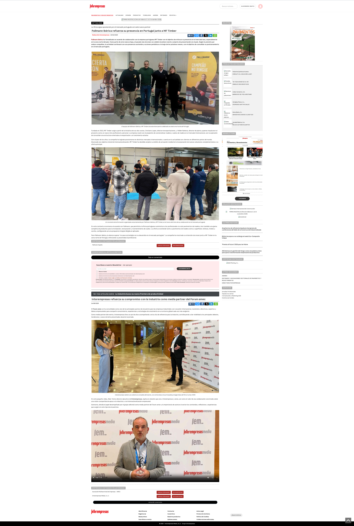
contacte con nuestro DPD (121, 282)
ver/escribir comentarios (155, 502)
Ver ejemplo (127, 265)
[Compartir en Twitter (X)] (206, 35)
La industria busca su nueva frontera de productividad (139, 294)
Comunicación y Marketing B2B (231, 296)
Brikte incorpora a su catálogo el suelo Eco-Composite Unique (241, 237)
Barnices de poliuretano (242, 94)
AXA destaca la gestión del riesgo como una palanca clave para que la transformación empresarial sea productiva (242, 252)
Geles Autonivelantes (241, 125)
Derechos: (175, 280)
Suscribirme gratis (184, 268)
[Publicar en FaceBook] (201, 35)
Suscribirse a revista (145, 519)
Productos (137, 15)
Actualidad (119, 15)
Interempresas (136, 399)
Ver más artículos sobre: (103, 294)
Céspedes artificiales (241, 104)
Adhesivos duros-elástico (243, 114)
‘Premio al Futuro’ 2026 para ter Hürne (235, 244)
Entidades (163, 15)
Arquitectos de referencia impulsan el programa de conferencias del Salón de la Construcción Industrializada (241, 229)
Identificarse (143, 511)
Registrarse (142, 514)
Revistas (172, 15)
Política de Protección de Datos (124, 278)
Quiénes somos (172, 519)
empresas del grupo (153, 280)
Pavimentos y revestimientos (102, 15)
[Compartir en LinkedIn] (210, 35)
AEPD (176, 282)
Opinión (128, 15)
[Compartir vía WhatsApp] (215, 35)
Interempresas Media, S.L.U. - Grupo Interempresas (180, 523)
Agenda (155, 15)
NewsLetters (143, 517)
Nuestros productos (174, 517)
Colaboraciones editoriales (205, 519)
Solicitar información (164, 245)
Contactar (171, 511)
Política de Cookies (203, 517)
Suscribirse (242, 198)
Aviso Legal (111, 278)
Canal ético (171, 514)
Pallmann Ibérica (97, 40)
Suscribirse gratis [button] (247, 6)
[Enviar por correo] (196, 35)
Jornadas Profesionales (229, 292)
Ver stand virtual (178, 245)
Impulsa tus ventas (228, 294)
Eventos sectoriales (228, 298)
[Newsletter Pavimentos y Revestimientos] (242, 164)
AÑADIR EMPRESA (236, 515)
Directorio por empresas (231, 283)
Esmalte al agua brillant (242, 74)
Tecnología (147, 15)
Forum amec (97, 309)
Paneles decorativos (241, 84)
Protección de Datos (203, 514)
